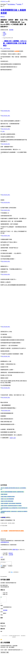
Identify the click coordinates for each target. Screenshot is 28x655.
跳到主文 (3, 16)
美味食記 (11, 553)
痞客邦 (14, 549)
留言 (17, 549)
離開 (7, 652)
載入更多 (2, 559)
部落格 (4, 34)
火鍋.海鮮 (11, 554)
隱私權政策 (23, 635)
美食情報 (11, 29)
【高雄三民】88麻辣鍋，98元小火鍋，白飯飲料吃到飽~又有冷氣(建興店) (15, 43)
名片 (4, 35)
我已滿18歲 (3, 652)
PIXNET (6, 635)
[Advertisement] (14, 90)
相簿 (4, 32)
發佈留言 (2, 567)
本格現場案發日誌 (5, 542)
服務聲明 (14, 637)
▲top (2, 557)
